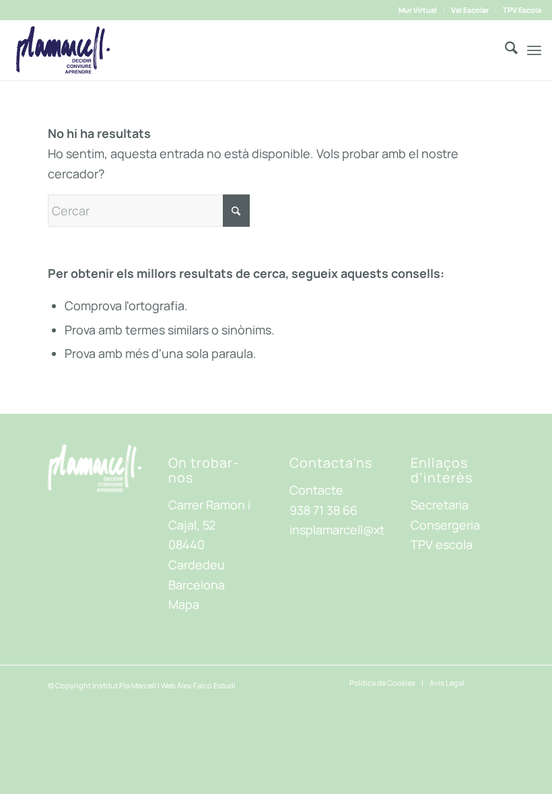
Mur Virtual (418, 10)
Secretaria (440, 505)
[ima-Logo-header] (62, 50)
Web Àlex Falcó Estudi (198, 685)
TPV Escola (522, 10)
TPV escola (442, 544)
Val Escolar (470, 10)
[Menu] (534, 50)
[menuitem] (418, 10)
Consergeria (445, 525)
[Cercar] (504, 50)
